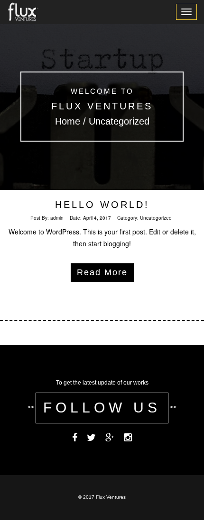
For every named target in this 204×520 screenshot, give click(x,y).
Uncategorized (156, 218)
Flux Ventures (102, 106)
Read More (102, 272)
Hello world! (102, 204)
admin (57, 218)
